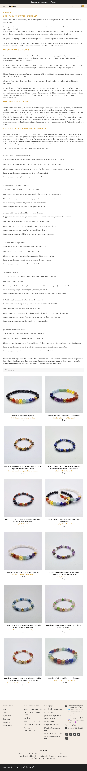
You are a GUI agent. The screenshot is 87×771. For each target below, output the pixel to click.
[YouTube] (78, 734)
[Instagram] (70, 734)
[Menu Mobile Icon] (4, 6)
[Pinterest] (74, 734)
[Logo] (12, 6)
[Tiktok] (66, 738)
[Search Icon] (72, 6)
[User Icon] (77, 6)
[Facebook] (66, 734)
